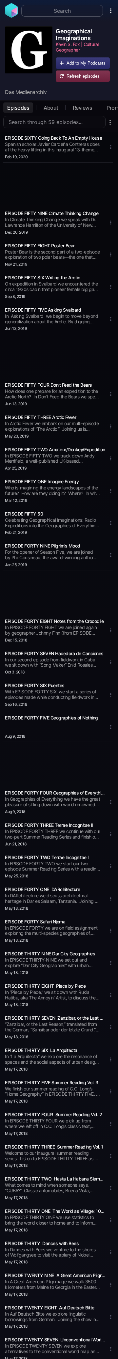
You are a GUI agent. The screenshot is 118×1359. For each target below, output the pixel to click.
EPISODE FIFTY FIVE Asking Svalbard (43, 310)
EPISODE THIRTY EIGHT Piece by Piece (45, 986)
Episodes (18, 107)
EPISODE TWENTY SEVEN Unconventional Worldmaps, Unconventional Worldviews (55, 1339)
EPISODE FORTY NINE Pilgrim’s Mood (42, 545)
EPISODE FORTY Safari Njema (35, 921)
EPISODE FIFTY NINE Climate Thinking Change (51, 213)
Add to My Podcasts (86, 63)
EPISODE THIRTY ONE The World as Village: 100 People (55, 1211)
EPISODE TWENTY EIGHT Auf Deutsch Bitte (49, 1307)
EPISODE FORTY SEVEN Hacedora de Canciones (54, 653)
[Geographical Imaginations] (28, 55)
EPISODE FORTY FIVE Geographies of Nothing (51, 717)
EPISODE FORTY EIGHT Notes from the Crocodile (54, 621)
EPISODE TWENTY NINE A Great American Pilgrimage (55, 1275)
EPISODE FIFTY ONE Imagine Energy (42, 481)
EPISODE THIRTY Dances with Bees (42, 1243)
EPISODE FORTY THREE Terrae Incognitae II (49, 825)
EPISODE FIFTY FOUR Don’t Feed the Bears (48, 385)
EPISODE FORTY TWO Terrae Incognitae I (47, 857)
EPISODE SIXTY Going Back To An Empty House (53, 138)
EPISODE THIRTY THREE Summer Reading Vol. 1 (54, 1147)
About (51, 107)
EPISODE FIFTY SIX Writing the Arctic (42, 277)
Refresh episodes (83, 76)
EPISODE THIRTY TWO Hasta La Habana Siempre (55, 1178)
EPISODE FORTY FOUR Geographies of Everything (55, 792)
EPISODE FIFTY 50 (24, 514)
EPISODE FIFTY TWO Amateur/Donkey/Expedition (55, 449)
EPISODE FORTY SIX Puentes (35, 685)
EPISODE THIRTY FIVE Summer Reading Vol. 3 (51, 1082)
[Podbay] (11, 15)
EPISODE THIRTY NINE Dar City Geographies (50, 953)
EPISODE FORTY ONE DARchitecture (42, 889)
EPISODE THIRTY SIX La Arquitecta (41, 1050)
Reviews (82, 107)
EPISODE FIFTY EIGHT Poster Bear (40, 245)
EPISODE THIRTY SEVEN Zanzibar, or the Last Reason (55, 1018)
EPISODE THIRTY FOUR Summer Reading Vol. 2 (53, 1114)
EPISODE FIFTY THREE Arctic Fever (40, 417)
